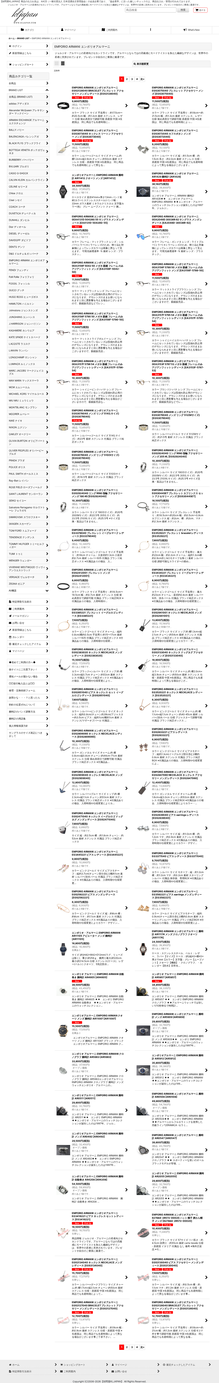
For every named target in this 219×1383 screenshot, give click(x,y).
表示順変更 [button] (143, 63)
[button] (150, 30)
